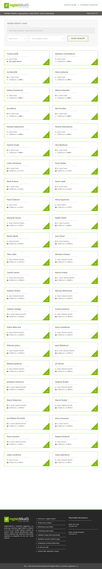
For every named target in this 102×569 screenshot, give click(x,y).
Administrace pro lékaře (45, 527)
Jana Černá (60, 236)
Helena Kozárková (15, 90)
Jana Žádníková (61, 345)
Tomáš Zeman (13, 272)
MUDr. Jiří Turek (74, 524)
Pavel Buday (60, 163)
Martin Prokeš (61, 272)
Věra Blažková (61, 145)
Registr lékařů (70, 5)
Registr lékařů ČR (92, 13)
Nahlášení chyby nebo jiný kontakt (49, 535)
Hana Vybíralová (62, 455)
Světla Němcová (14, 327)
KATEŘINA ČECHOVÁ (16, 418)
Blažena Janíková (14, 363)
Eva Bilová (11, 108)
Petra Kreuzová (62, 418)
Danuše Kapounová (15, 127)
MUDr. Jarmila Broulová (76, 532)
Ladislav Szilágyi (14, 309)
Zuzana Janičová (62, 309)
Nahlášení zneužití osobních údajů (49, 539)
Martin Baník (12, 236)
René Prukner (12, 181)
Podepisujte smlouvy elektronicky (48, 543)
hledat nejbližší (77, 38)
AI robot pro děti (43, 547)
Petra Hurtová (13, 436)
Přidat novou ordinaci (45, 523)
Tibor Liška (11, 254)
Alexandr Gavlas (14, 218)
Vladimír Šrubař (13, 291)
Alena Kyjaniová (62, 199)
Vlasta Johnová (61, 72)
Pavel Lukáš (60, 181)
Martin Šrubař (61, 400)
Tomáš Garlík (12, 54)
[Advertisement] (51, 483)
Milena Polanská (62, 90)
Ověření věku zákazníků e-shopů (48, 551)
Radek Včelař (60, 218)
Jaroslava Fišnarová (15, 382)
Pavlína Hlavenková (63, 127)
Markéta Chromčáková (65, 54)
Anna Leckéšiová (62, 327)
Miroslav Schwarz (62, 254)
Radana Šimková (62, 436)
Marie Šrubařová (14, 400)
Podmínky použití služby (45, 531)
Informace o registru (89, 5)
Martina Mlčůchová (63, 291)
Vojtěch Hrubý (13, 145)
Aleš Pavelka (60, 108)
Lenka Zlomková (14, 163)
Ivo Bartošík (12, 72)
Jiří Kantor (59, 363)
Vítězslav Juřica (13, 345)
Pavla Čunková (13, 199)
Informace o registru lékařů (47, 519)
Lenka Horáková (14, 455)
